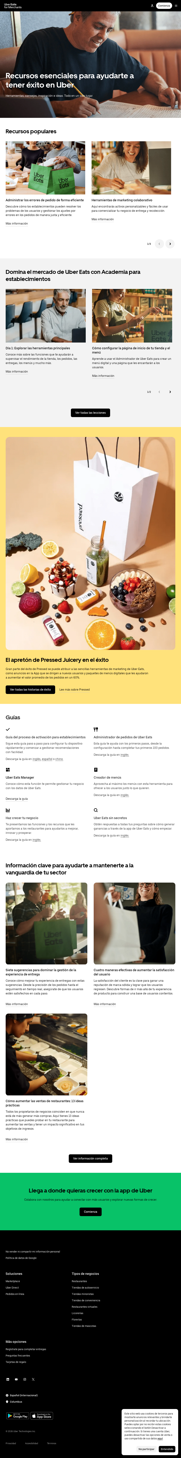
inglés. (125, 754)
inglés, (37, 759)
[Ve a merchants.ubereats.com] (13, 5)
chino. (59, 759)
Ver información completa (90, 1158)
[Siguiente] (170, 243)
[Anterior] (159, 243)
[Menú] (176, 5)
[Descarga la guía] (8, 770)
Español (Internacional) (24, 1395)
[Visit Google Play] (17, 1416)
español (47, 759)
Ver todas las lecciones (90, 412)
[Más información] (46, 923)
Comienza (164, 5)
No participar (146, 1449)
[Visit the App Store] (41, 1416)
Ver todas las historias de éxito (30, 689)
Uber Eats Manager (20, 777)
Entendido (167, 1449)
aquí (160, 1438)
